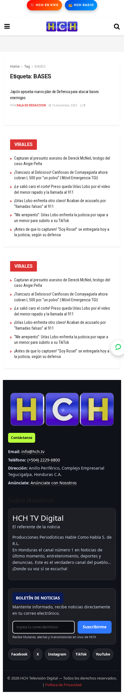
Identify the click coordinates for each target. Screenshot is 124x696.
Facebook (19, 654)
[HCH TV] (62, 409)
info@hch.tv (32, 451)
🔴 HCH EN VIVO (44, 5)
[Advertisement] (62, 42)
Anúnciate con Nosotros (54, 482)
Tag (27, 66)
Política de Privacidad (63, 684)
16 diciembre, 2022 (64, 105)
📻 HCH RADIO (81, 5)
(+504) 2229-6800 (43, 460)
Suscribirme (94, 626)
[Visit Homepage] (62, 26)
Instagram (57, 654)
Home (15, 66)
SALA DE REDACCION (31, 105)
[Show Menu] (7, 26)
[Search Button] (117, 26)
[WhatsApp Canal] (118, 347)
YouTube (103, 654)
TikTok (81, 654)
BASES (40, 66)
